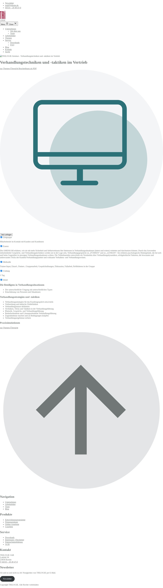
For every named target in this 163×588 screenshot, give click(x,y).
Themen (8, 38)
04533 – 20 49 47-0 (13, 8)
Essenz (6, 246)
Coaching (9, 527)
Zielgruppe (7, 237)
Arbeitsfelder (10, 36)
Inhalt (5, 280)
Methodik (7, 262)
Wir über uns (15, 31)
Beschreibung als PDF (28, 68)
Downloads (14, 43)
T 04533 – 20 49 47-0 (9, 562)
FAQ (12, 45)
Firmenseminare (11, 522)
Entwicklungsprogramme (15, 520)
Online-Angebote (12, 524)
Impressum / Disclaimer (14, 540)
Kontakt (8, 49)
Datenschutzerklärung (14, 542)
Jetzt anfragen (6, 235)
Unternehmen (10, 29)
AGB (7, 544)
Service (8, 40)
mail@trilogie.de (11, 5)
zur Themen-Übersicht (9, 68)
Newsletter (9, 3)
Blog (7, 47)
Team (12, 33)
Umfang (6, 271)
